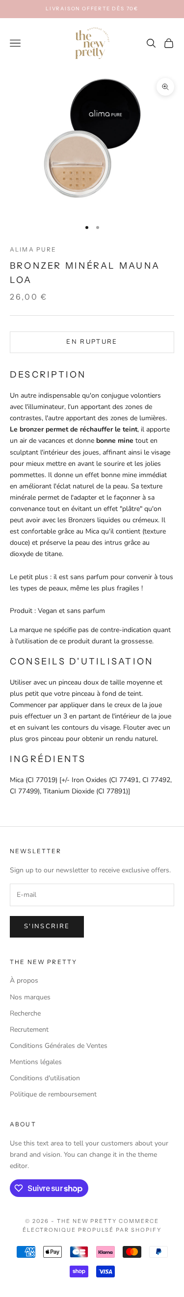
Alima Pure (33, 249)
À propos (24, 980)
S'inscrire (47, 926)
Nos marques (30, 997)
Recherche (25, 1013)
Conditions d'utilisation (45, 1078)
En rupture (91, 341)
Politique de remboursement (53, 1094)
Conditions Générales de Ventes (58, 1045)
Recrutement (29, 1029)
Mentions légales (36, 1062)
